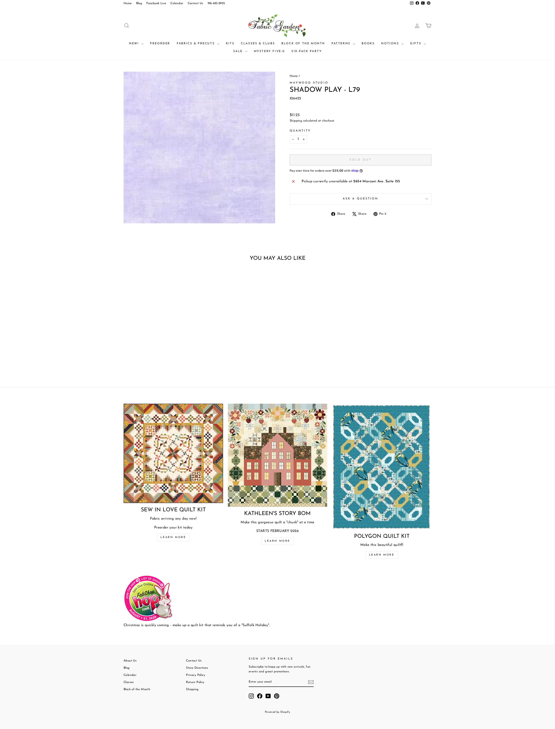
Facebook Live (156, 3)
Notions (390, 43)
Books (368, 43)
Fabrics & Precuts (196, 43)
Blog (139, 3)
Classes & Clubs (258, 43)
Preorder (160, 43)
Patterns (341, 43)
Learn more (173, 537)
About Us (130, 660)
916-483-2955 (216, 3)
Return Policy (195, 682)
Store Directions (197, 667)
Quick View (160, 340)
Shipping (296, 120)
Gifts (416, 43)
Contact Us (195, 3)
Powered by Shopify (277, 712)
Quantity (300, 130)
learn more (277, 541)
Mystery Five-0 (269, 51)
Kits (230, 43)
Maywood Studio (309, 82)
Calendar (176, 3)
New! (134, 43)
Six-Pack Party (306, 51)
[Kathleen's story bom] (277, 455)
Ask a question (360, 198)
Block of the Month (303, 43)
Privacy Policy (195, 675)
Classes (129, 682)
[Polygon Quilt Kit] (381, 467)
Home (128, 3)
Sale (238, 51)
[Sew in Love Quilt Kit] (173, 453)
